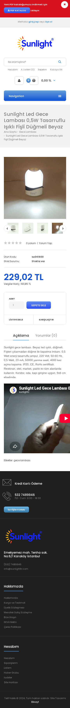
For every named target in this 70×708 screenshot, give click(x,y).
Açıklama (21, 335)
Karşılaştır (46, 319)
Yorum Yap (45, 243)
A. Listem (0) (28, 69)
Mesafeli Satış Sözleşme (18, 612)
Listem (7, 667)
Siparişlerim (11, 663)
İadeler (8, 677)
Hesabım (13, 69)
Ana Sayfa (10, 131)
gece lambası (22, 460)
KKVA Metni (10, 622)
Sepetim (42, 69)
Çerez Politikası (12, 627)
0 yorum (31, 243)
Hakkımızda (11, 598)
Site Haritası (11, 682)
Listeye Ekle (16, 319)
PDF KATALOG (18, 10)
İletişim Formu (16, 509)
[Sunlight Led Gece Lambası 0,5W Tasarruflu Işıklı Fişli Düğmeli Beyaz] (35, 188)
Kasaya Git (56, 69)
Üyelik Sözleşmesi (14, 607)
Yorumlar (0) (46, 335)
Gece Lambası (27, 131)
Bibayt (35, 702)
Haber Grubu (11, 672)
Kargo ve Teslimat (14, 602)
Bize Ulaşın (10, 617)
